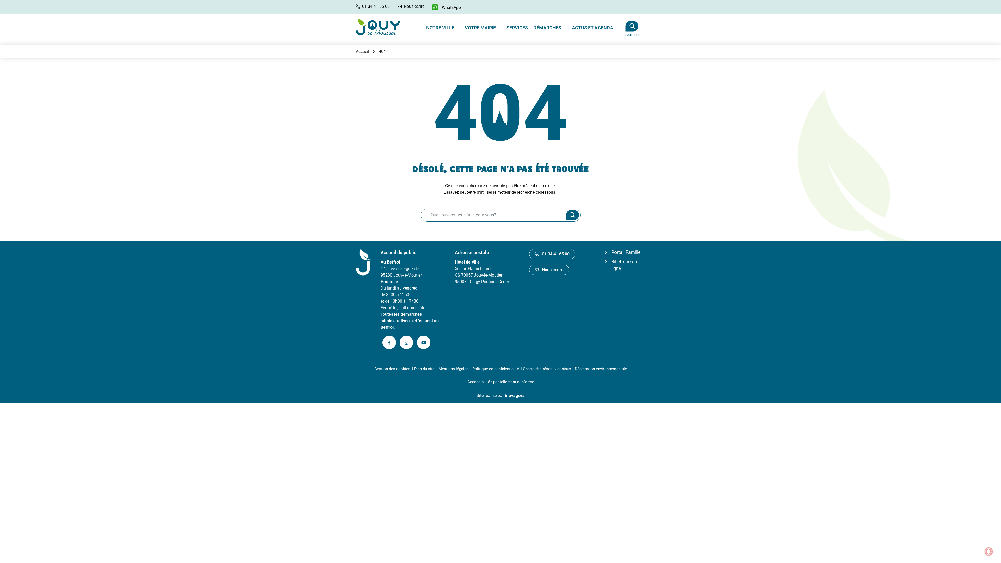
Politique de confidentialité (495, 368)
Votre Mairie (480, 27)
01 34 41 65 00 (556, 254)
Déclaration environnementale (601, 368)
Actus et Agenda (592, 27)
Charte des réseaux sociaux (547, 368)
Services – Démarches (533, 27)
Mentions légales (453, 368)
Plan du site (424, 368)
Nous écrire (553, 269)
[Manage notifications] (989, 551)
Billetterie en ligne (624, 265)
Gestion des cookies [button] (392, 368)
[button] (373, 6)
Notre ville (440, 27)
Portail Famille (626, 252)
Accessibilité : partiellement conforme (500, 382)
